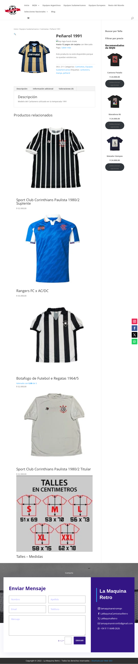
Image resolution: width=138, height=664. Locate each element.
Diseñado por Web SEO (102, 660)
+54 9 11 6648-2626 (110, 628)
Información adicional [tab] (43, 88)
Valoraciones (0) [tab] (66, 88)
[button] (15, 34)
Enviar (80, 640)
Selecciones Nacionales (35, 12)
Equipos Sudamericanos (75, 5)
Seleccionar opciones (114, 83)
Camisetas (44, 29)
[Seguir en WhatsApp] (134, 341)
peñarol (66, 73)
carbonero (84, 69)
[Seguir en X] (134, 335)
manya (59, 73)
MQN (34, 5)
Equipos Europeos (97, 5)
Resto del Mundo (116, 5)
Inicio (26, 5)
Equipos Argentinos (52, 5)
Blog (53, 12)
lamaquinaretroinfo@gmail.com (117, 623)
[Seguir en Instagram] (134, 321)
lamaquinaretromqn (111, 608)
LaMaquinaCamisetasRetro (114, 613)
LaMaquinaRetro (109, 618)
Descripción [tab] (22, 88)
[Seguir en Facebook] (134, 328)
